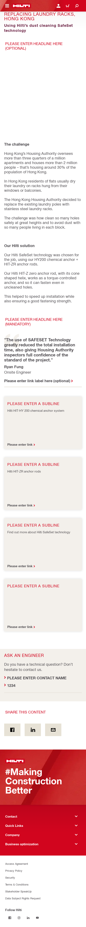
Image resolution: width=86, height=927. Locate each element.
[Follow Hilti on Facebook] (9, 917)
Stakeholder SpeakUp (18, 891)
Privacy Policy (13, 870)
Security (10, 877)
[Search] (76, 5)
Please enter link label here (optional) (37, 380)
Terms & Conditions (17, 884)
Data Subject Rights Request (22, 898)
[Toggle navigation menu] (7, 5)
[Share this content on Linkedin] (33, 730)
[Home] (21, 6)
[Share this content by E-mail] (53, 730)
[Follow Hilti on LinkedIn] (28, 917)
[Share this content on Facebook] (12, 730)
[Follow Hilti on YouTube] (37, 917)
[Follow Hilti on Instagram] (19, 917)
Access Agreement (16, 863)
